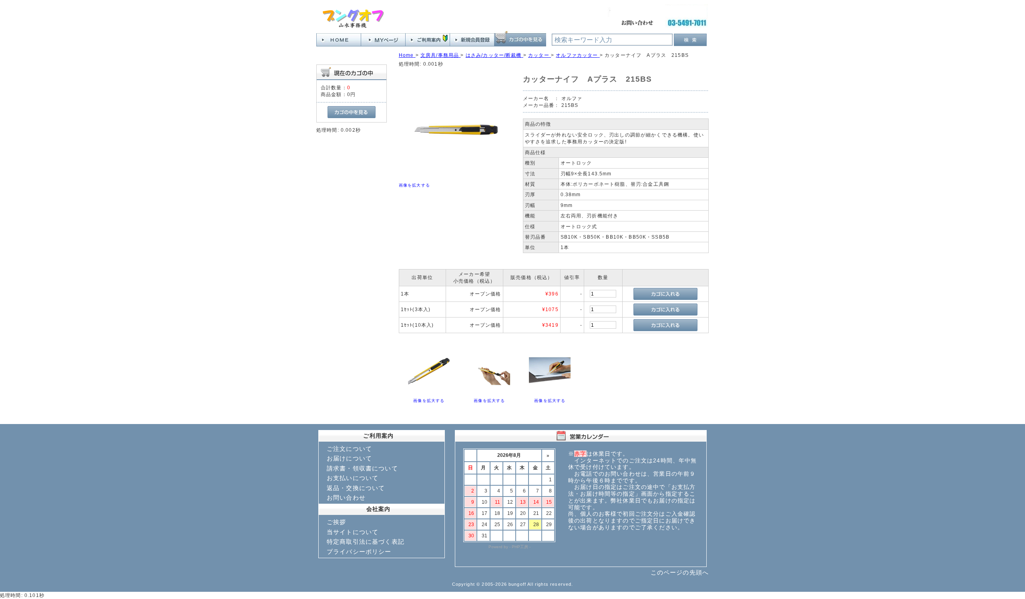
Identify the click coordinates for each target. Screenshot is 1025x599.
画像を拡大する (414, 185)
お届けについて (349, 458)
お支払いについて (352, 477)
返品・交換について (356, 487)
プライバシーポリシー (359, 551)
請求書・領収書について (362, 468)
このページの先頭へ (680, 572)
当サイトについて (352, 532)
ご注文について (349, 448)
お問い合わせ (346, 497)
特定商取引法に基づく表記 (365, 541)
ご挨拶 (336, 522)
